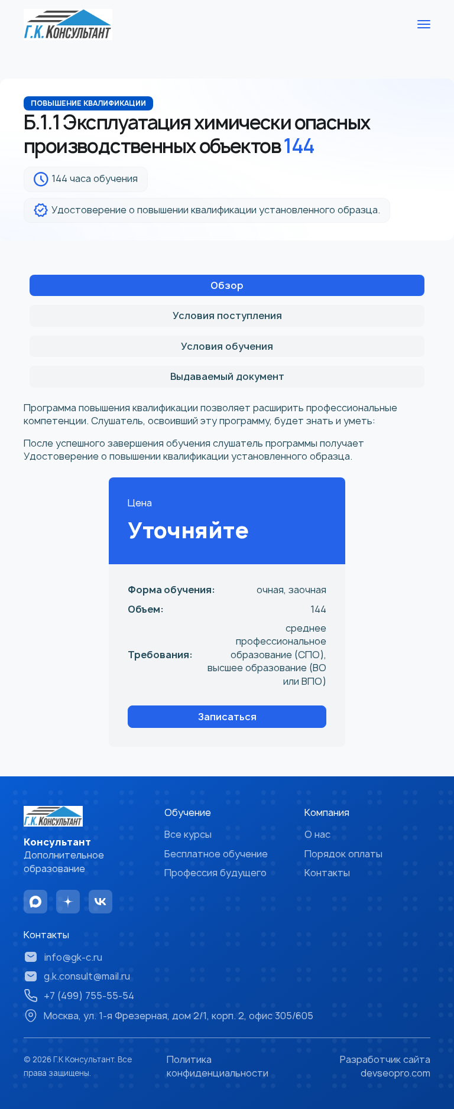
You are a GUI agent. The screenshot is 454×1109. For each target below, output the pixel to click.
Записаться (227, 716)
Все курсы (188, 834)
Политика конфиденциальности (217, 1066)
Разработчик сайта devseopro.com (385, 1066)
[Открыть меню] (423, 24)
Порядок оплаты (343, 853)
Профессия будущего (215, 872)
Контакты (327, 872)
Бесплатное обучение (216, 853)
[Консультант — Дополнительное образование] (68, 24)
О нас (317, 834)
